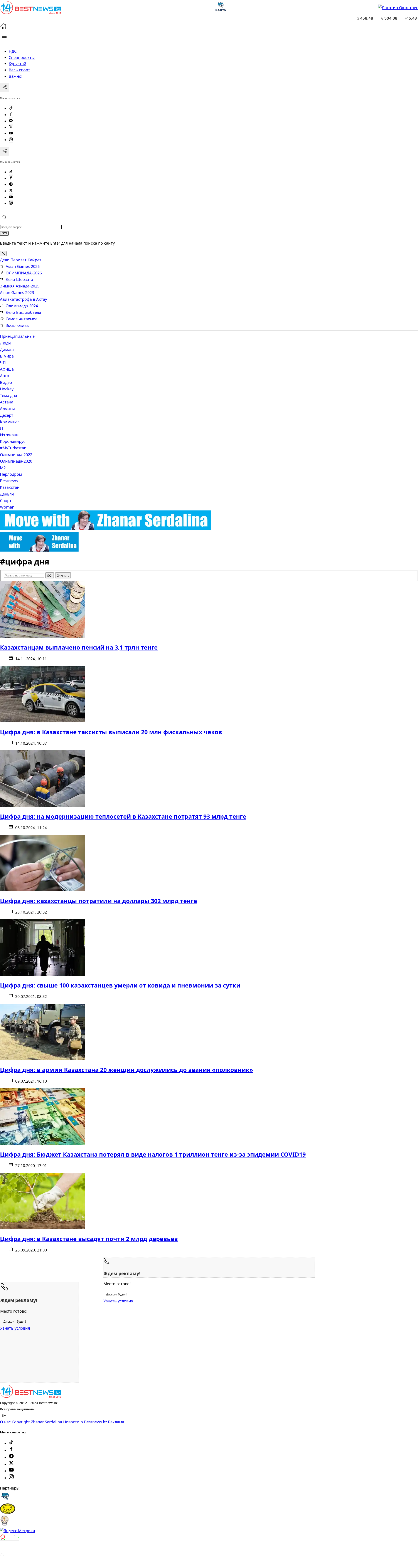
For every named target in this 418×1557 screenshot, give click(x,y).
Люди (5, 343)
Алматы (7, 408)
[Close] (3, 253)
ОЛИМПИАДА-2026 (24, 272)
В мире (7, 356)
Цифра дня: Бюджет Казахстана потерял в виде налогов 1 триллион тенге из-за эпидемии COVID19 (153, 1154)
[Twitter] (11, 127)
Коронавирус (12, 441)
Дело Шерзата (19, 279)
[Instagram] (11, 140)
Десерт (6, 415)
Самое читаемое (21, 318)
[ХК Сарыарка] (7, 1512)
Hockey (6, 388)
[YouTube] (11, 133)
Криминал (10, 421)
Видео (6, 382)
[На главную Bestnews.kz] (30, 1396)
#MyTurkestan (13, 447)
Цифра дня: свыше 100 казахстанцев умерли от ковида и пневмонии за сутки (120, 985)
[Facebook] (11, 115)
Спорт (6, 500)
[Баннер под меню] (105, 528)
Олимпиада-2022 (16, 454)
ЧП (3, 362)
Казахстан (9, 487)
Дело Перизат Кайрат (20, 259)
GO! (4, 233)
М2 (3, 467)
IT (1, 428)
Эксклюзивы (18, 325)
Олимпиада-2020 (16, 461)
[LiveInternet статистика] (9, 1547)
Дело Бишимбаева (23, 312)
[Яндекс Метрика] (17, 1530)
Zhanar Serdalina (46, 1421)
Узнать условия (118, 1300)
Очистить (63, 575)
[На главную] (3, 27)
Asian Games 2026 (23, 266)
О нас (5, 1421)
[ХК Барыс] (5, 1500)
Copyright (21, 1421)
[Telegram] (11, 121)
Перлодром (11, 474)
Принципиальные (17, 336)
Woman (7, 507)
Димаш (7, 349)
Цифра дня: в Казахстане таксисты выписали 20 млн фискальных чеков (112, 732)
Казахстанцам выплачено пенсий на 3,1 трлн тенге (79, 647)
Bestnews (9, 480)
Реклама (116, 1421)
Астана (6, 402)
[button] (4, 37)
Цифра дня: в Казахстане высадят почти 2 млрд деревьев (89, 1239)
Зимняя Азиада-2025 (19, 286)
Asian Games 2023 (17, 292)
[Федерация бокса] (4, 1524)
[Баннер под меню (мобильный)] (39, 550)
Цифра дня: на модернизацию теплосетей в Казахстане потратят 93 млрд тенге (123, 816)
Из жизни (9, 434)
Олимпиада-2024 (22, 305)
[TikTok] (11, 108)
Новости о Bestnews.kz (85, 1421)
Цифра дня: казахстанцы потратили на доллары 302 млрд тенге (98, 901)
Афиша (7, 369)
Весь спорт (19, 69)
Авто (4, 375)
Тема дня (8, 395)
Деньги (7, 494)
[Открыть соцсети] (4, 87)
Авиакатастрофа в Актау (23, 299)
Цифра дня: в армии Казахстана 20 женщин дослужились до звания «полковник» (126, 1070)
